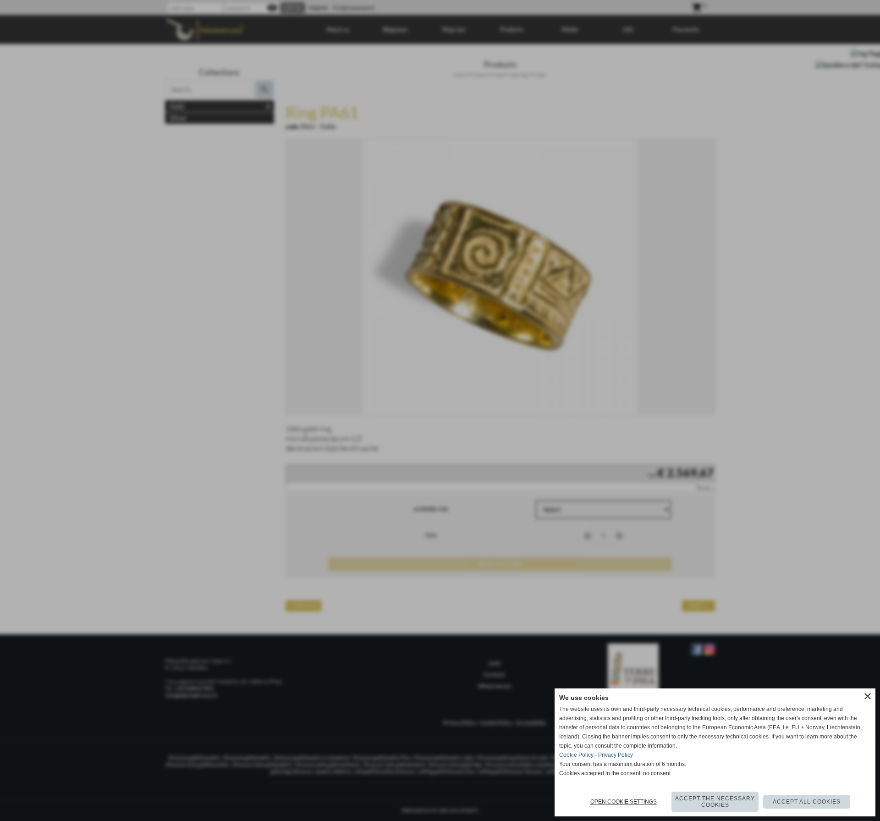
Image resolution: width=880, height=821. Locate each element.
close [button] (867, 696)
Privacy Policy (615, 755)
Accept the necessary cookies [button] (715, 801)
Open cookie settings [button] (623, 802)
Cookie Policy (576, 755)
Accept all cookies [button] (807, 802)
